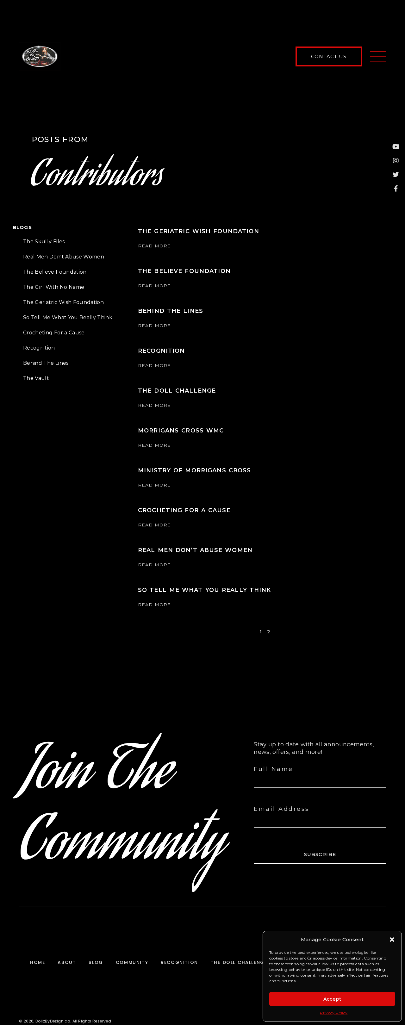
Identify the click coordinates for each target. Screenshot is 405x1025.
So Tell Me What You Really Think (67, 317)
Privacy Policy (333, 1012)
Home (37, 962)
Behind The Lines (46, 363)
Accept (332, 999)
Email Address (281, 808)
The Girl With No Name (53, 287)
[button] (392, 939)
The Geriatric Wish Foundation (63, 302)
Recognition (39, 348)
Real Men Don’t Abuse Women (195, 550)
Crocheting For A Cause (184, 510)
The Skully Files (44, 242)
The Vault (36, 378)
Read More (154, 246)
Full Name (273, 769)
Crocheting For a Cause (54, 333)
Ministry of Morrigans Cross (194, 470)
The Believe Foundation (55, 272)
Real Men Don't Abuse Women (63, 257)
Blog (96, 962)
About (67, 962)
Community (132, 962)
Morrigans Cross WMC (181, 430)
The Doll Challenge (177, 390)
